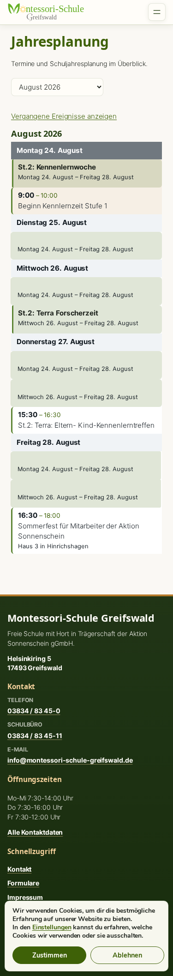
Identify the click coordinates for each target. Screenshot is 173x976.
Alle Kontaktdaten (35, 832)
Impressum (25, 897)
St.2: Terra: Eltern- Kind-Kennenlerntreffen (86, 425)
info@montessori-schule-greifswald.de (69, 760)
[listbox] (57, 87)
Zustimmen (49, 955)
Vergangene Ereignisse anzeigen (64, 116)
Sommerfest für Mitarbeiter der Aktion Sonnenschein (78, 531)
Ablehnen (127, 955)
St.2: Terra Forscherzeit (58, 313)
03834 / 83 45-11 (34, 736)
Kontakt (19, 869)
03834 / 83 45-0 (33, 711)
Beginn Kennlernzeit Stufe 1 (62, 205)
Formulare (23, 883)
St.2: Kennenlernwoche (57, 167)
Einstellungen (52, 927)
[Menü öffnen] (157, 12)
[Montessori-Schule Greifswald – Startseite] (51, 12)
